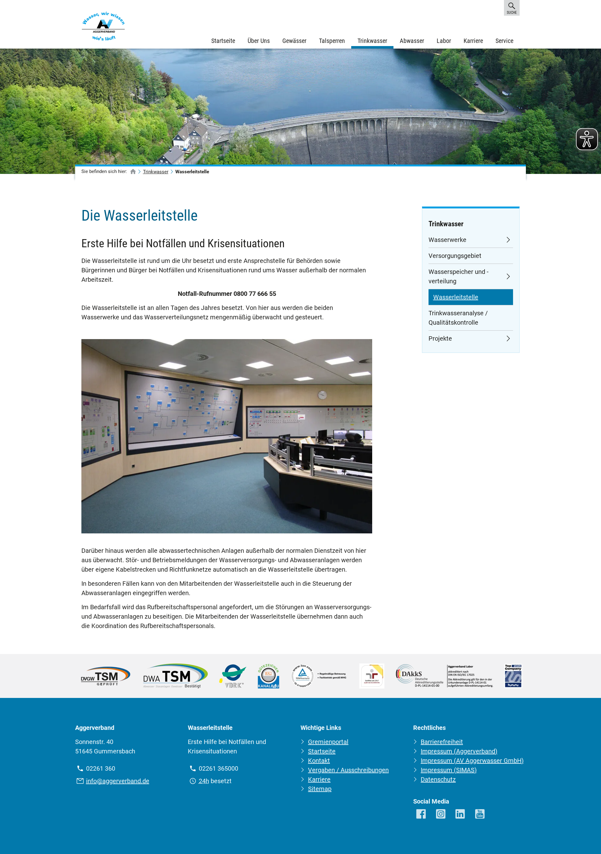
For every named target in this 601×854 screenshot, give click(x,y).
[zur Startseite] (133, 172)
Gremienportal (328, 742)
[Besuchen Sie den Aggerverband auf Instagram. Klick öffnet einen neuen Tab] (441, 814)
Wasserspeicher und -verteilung (459, 276)
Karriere (473, 41)
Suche (511, 12)
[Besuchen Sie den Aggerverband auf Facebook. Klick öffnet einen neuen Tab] (421, 814)
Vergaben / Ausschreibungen (348, 770)
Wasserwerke (447, 240)
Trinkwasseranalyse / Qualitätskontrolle (458, 317)
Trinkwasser (372, 41)
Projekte (440, 338)
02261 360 (100, 768)
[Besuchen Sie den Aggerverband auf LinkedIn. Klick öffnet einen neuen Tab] (460, 814)
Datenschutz (438, 779)
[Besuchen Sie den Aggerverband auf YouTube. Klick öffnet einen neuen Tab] (480, 814)
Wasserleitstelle (455, 297)
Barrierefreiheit (442, 742)
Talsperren (332, 41)
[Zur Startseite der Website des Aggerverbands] (103, 27)
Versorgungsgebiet (455, 255)
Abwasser (412, 41)
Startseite (223, 41)
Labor (444, 41)
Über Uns (259, 41)
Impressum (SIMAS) (449, 770)
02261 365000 (218, 768)
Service (504, 41)
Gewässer (294, 41)
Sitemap (319, 789)
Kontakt (319, 760)
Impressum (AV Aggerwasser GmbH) (472, 760)
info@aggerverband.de (117, 781)
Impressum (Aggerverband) (459, 751)
